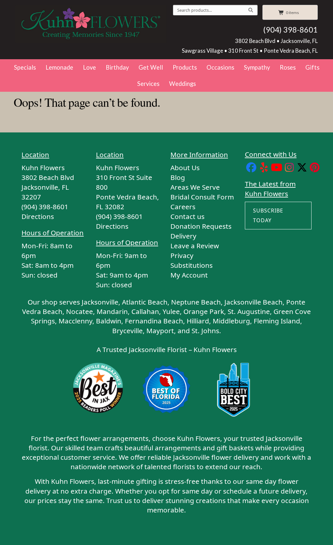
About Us (185, 167)
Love (89, 67)
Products (185, 67)
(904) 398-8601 (290, 29)
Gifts (312, 67)
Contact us (187, 216)
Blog (177, 177)
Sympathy (257, 67)
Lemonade (59, 67)
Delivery (183, 235)
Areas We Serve (195, 187)
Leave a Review (194, 245)
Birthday (117, 67)
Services (148, 83)
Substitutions (191, 265)
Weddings (182, 83)
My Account (189, 274)
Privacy (181, 255)
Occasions (220, 67)
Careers (182, 206)
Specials (25, 67)
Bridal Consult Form (202, 196)
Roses (288, 67)
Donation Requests (201, 226)
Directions (37, 216)
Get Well (151, 67)
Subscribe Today (268, 215)
